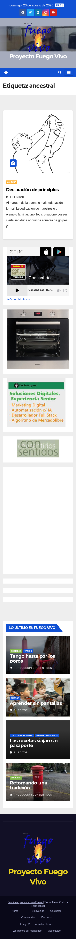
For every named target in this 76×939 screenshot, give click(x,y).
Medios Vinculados (47, 735)
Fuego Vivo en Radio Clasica (36, 924)
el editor (16, 197)
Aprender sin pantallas (36, 703)
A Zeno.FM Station (18, 299)
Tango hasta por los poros (32, 658)
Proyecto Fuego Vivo (38, 56)
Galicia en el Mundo (22, 735)
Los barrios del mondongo (27, 930)
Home (15, 910)
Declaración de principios (32, 189)
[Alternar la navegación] (69, 73)
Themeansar (38, 905)
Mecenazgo (54, 930)
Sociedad (16, 651)
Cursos (15, 698)
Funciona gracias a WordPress (25, 902)
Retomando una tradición (28, 785)
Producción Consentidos (32, 668)
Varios (28, 651)
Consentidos (28, 917)
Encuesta (46, 917)
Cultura (11, 182)
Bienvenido (38, 910)
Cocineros (56, 910)
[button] (59, 72)
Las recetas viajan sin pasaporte (34, 743)
